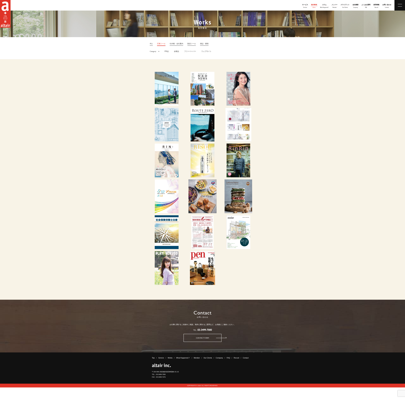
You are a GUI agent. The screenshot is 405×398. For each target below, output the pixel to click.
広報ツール (161, 44)
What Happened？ (183, 358)
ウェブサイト (206, 51)
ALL (151, 44)
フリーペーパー (190, 51)
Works (170, 358)
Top (153, 358)
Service (161, 358)
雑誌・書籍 (204, 44)
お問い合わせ (386, 6)
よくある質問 (366, 6)
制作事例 (314, 6)
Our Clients (208, 358)
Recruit (236, 358)
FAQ (228, 358)
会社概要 (355, 6)
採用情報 (376, 6)
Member (197, 358)
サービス (305, 6)
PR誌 (167, 51)
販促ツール (191, 44)
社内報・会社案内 (176, 44)
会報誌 (176, 51)
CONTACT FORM (202, 338)
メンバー (335, 6)
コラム (324, 6)
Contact (246, 358)
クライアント (345, 6)
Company (219, 358)
